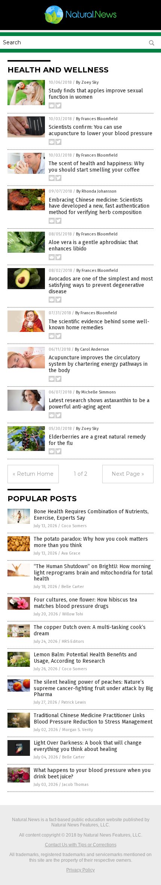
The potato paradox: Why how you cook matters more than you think (91, 542)
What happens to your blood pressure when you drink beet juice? (92, 773)
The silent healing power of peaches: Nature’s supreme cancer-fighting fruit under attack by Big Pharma (93, 688)
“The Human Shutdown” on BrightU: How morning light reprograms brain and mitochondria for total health (93, 572)
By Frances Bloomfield (97, 118)
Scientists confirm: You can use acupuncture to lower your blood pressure (100, 130)
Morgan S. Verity (77, 729)
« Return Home (33, 473)
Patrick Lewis (73, 702)
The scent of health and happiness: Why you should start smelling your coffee (96, 166)
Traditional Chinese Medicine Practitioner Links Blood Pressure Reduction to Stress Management (93, 718)
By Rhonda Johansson (96, 191)
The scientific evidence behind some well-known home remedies (99, 324)
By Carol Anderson (92, 349)
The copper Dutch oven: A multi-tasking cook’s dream (90, 630)
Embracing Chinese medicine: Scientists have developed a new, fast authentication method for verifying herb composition (99, 206)
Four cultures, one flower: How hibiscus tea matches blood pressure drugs (85, 603)
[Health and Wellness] (80, 23)
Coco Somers (73, 525)
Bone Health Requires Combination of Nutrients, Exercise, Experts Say (91, 514)
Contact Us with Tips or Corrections (80, 844)
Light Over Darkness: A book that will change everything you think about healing (88, 746)
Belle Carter (72, 586)
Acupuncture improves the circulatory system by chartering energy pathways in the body (98, 364)
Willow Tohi (72, 614)
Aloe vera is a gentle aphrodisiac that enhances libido (93, 245)
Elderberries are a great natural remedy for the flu (97, 440)
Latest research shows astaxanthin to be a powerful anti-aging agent (99, 403)
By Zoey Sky (87, 82)
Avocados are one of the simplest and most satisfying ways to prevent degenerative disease (101, 285)
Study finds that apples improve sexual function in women (96, 93)
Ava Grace (70, 553)
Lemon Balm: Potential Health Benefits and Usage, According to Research (85, 657)
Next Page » (128, 473)
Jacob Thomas (75, 784)
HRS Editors (73, 641)
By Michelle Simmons (96, 392)
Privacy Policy (80, 870)
